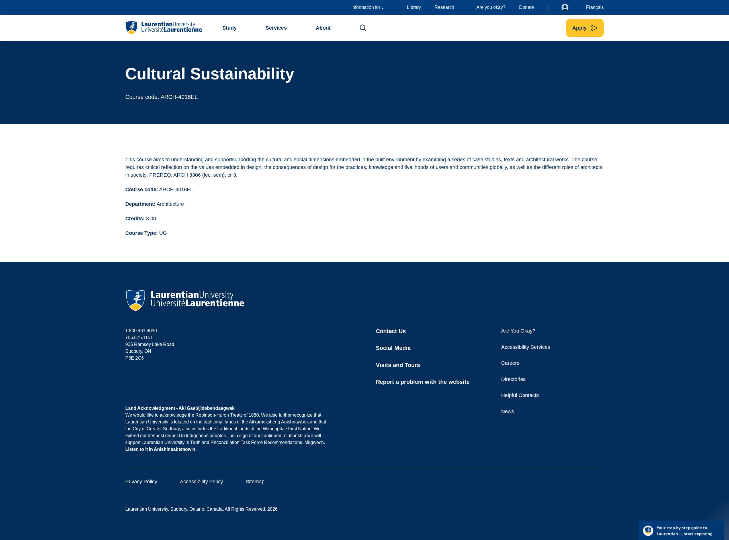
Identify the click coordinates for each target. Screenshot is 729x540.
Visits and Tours (398, 365)
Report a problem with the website (423, 382)
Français (595, 7)
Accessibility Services (525, 347)
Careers (510, 363)
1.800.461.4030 (141, 330)
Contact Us (391, 331)
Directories (513, 379)
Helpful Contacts (520, 395)
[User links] (569, 7)
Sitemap (255, 481)
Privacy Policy (141, 481)
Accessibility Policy (201, 481)
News (507, 411)
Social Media (393, 348)
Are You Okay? (518, 331)
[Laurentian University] (163, 28)
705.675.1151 (139, 337)
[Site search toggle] (363, 28)
